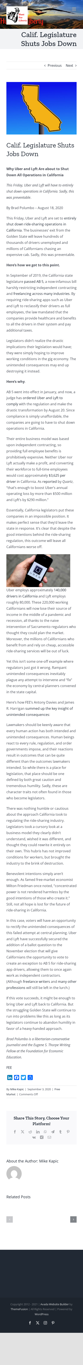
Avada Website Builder (54, 1304)
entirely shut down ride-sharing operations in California (41, 224)
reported (49, 481)
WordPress (42, 1314)
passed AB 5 (33, 281)
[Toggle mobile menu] (74, 9)
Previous (55, 65)
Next (69, 65)
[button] (9, 1219)
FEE (9, 1067)
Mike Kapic (17, 1089)
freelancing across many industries (41, 293)
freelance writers (36, 981)
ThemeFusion (19, 1309)
